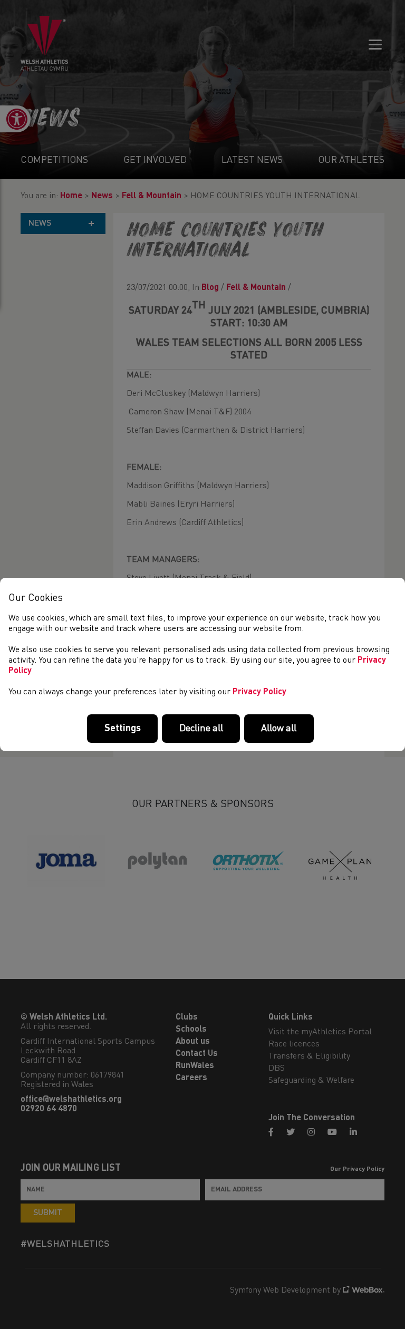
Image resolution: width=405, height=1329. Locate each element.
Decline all (201, 728)
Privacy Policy (259, 692)
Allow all (278, 728)
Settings (122, 728)
